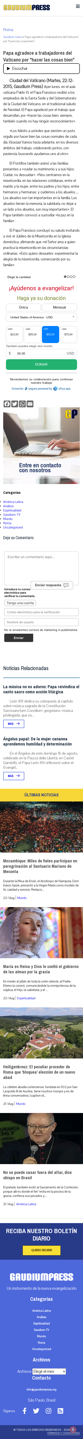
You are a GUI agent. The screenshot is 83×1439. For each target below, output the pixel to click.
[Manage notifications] (73, 1429)
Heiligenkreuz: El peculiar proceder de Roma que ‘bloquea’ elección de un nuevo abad (39, 1072)
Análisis (8, 506)
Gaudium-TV (11, 515)
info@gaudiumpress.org (41, 1390)
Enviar (19, 638)
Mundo (8, 519)
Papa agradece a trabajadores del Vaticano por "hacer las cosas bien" (38, 56)
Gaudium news (12, 37)
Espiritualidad (12, 510)
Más (11, 724)
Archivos (24, 1371)
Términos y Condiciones (63, 1433)
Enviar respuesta (48, 585)
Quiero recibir (41, 1250)
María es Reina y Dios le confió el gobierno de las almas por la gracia (41, 969)
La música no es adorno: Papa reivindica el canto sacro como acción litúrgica (41, 689)
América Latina (13, 502)
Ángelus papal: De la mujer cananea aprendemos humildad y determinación (37, 741)
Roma (8, 30)
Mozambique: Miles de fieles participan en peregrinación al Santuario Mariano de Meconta (40, 866)
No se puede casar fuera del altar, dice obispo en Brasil (37, 1175)
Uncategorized (13, 527)
